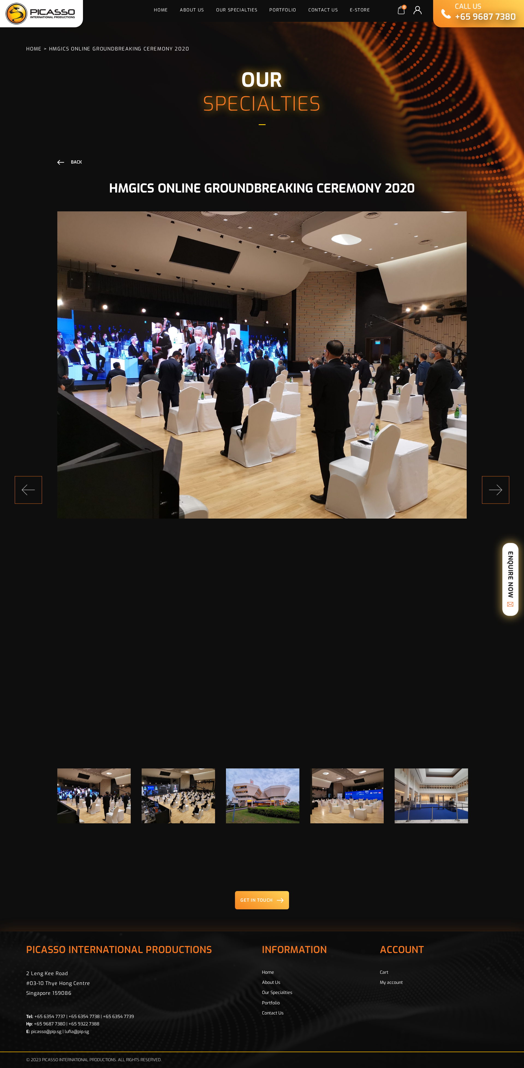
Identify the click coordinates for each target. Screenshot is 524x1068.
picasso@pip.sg (46, 1031)
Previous (28, 490)
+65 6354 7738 (84, 1016)
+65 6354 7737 (49, 1016)
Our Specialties (236, 10)
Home (161, 10)
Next (496, 490)
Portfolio (282, 10)
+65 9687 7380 (49, 1024)
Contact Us (323, 10)
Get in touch (256, 900)
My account (391, 982)
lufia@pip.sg (77, 1031)
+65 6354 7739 (118, 1016)
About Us (192, 10)
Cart (384, 972)
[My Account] (417, 10)
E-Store (360, 10)
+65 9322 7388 (84, 1024)
